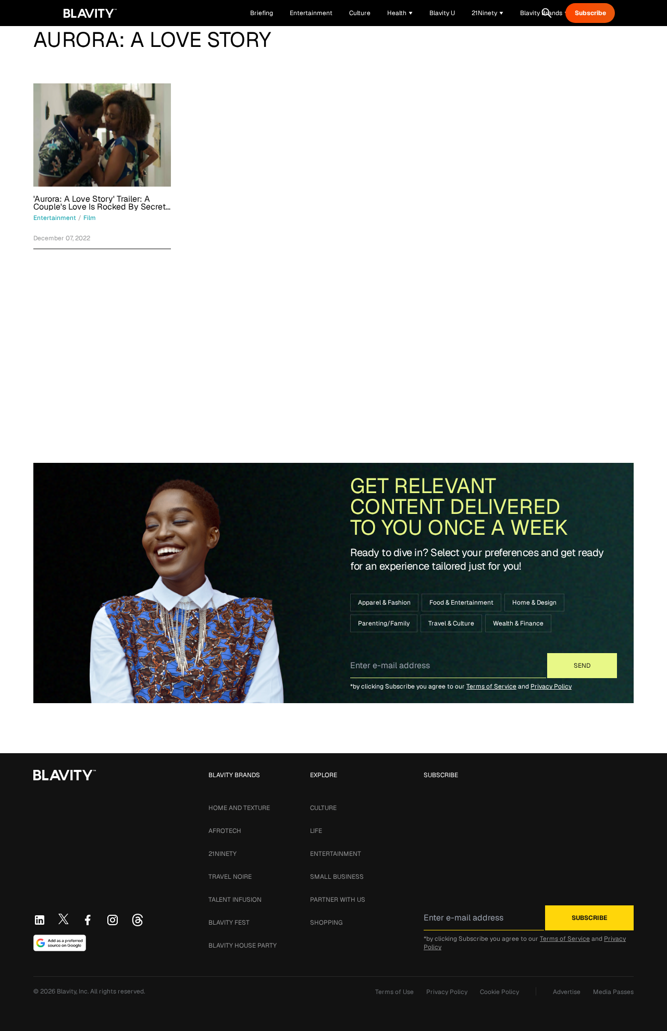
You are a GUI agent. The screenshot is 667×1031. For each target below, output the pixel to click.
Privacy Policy (551, 686)
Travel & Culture (451, 623)
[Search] (546, 13)
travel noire (230, 877)
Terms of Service (491, 686)
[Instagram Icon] (112, 920)
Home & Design (534, 602)
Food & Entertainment (461, 602)
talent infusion (235, 899)
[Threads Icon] (137, 920)
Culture (323, 808)
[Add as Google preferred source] (59, 943)
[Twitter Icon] (63, 919)
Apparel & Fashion (384, 602)
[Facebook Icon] (87, 920)
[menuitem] (400, 13)
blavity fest (229, 922)
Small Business (337, 877)
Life (316, 831)
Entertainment (335, 854)
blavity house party (242, 945)
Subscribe (590, 13)
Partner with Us (337, 899)
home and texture (239, 808)
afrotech (224, 831)
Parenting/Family (384, 623)
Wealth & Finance (518, 623)
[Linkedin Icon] (39, 920)
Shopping (326, 922)
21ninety (222, 854)
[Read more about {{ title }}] (102, 135)
